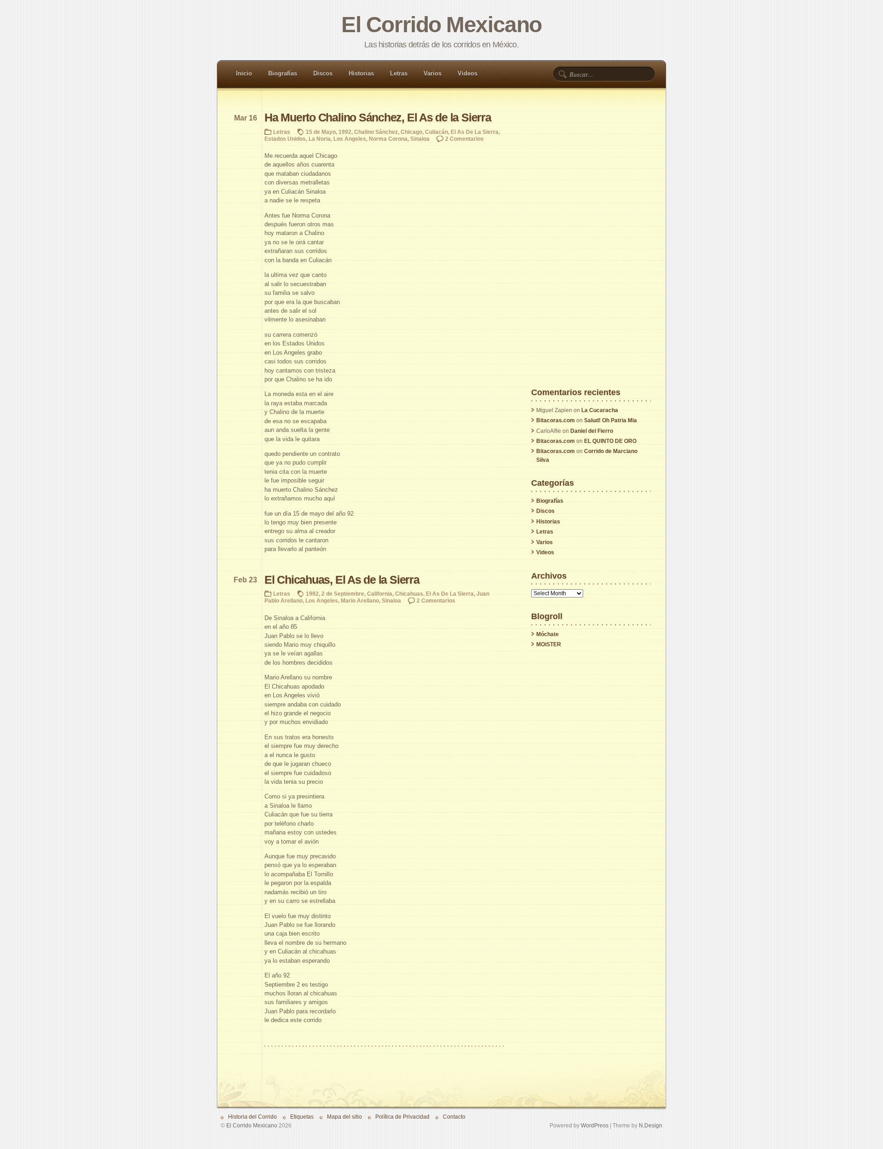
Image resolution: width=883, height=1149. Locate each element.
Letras (398, 73)
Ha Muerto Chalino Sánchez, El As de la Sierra (377, 117)
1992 (344, 132)
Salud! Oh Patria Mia (610, 420)
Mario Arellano (360, 600)
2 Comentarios (464, 139)
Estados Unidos (285, 139)
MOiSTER (548, 644)
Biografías (282, 73)
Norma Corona (388, 139)
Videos (467, 73)
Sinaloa (420, 139)
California (379, 594)
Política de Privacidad (402, 1117)
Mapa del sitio (344, 1117)
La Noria (320, 139)
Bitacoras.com (555, 420)
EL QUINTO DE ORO (610, 441)
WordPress (594, 1125)
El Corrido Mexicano (441, 24)
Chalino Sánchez (376, 132)
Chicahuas (409, 594)
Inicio (244, 73)
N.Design (650, 1125)
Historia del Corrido (252, 1117)
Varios (433, 73)
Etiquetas (302, 1117)
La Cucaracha (599, 410)
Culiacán (436, 132)
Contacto (454, 1117)
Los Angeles (349, 139)
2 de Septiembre (342, 594)
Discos (323, 73)
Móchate (547, 634)
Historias (361, 73)
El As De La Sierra (475, 132)
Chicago (411, 132)
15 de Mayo (321, 132)
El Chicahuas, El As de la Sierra (341, 580)
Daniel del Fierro (591, 431)
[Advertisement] (591, 250)
